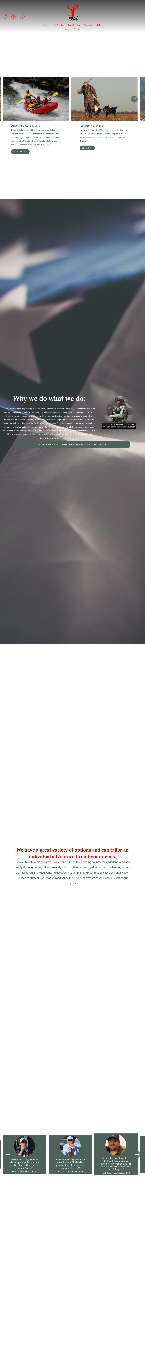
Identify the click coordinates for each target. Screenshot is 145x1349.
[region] (72, 115)
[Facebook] (5, 16)
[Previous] (10, 99)
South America (74, 25)
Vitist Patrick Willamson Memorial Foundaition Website (72, 444)
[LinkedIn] (22, 16)
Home (45, 25)
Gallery (100, 25)
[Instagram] (13, 16)
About (67, 29)
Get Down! (87, 148)
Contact (77, 29)
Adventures (88, 25)
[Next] (134, 99)
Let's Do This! (20, 152)
